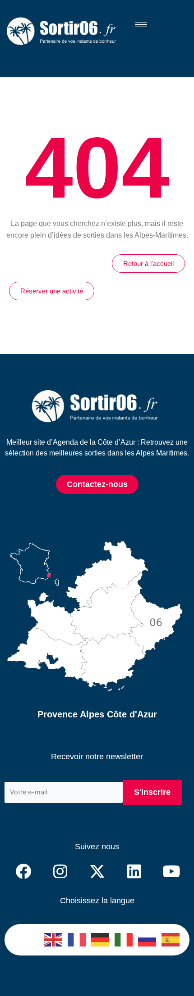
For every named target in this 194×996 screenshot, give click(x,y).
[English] (53, 939)
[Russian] (147, 939)
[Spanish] (171, 939)
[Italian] (124, 939)
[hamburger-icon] (141, 24)
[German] (100, 939)
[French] (77, 939)
